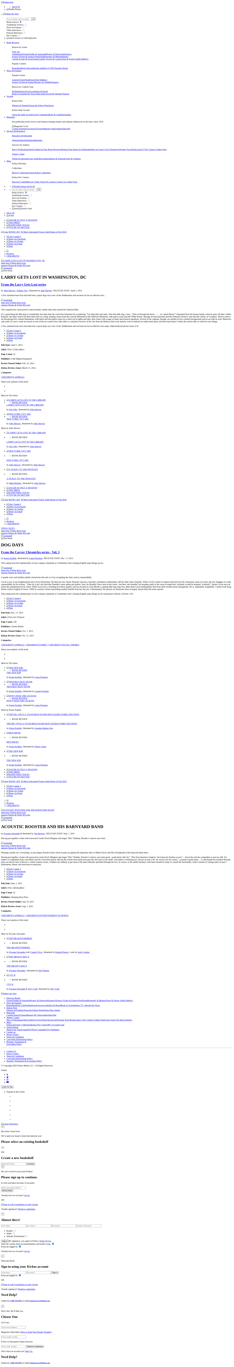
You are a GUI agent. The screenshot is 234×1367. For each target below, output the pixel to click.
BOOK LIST (14, 232)
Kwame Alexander (12, 833)
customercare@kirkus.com (39, 1301)
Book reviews (12, 22)
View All (16, 52)
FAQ (30, 1030)
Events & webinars (72, 159)
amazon (4, 265)
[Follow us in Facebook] (7, 1075)
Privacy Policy (12, 1034)
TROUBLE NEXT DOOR (18, 687)
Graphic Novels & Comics (49, 59)
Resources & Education (22, 136)
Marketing (38, 140)
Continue (30, 1164)
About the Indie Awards (22, 115)
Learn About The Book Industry (118, 1020)
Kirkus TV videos (82, 1005)
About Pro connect (48, 182)
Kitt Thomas (43, 970)
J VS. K (9, 984)
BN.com (26, 265)
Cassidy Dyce (36, 952)
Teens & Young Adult (70, 59)
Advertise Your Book (127, 149)
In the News (30, 94)
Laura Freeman (36, 558)
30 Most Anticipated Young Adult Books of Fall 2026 (43, 232)
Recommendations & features (51, 159)
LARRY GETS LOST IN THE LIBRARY (25, 405)
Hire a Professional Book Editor (20, 1020)
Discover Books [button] (13, 998)
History (65, 56)
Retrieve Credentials (35, 1347)
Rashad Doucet (62, 952)
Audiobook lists (36, 68)
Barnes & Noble (15, 265)
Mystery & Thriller (42, 82)
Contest (25, 1030)
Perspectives (23, 91)
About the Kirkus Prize (38, 105)
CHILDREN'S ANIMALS (12, 377)
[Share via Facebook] (16, 239)
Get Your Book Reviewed (51, 149)
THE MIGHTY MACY (16, 966)
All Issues (39, 129)
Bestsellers (16, 68)
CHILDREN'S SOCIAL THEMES (64, 645)
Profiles (15, 91)
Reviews (10, 253)
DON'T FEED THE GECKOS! (20, 701)
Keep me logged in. (9, 1247)
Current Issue (17, 129)
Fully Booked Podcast (59, 94)
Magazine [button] (10, 117)
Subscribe (66, 129)
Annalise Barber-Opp (44, 728)
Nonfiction (39, 56)
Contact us (11, 1032)
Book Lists (20, 1005)
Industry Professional (15, 1236)
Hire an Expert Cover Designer (104, 149)
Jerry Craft (33, 989)
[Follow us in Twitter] (7, 1077)
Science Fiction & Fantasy (23, 56)
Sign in (5, 1241)
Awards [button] (9, 96)
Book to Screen (18, 94)
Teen (36, 80)
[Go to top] (7, 1087)
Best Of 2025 (49, 68)
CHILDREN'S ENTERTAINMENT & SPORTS (47, 915)
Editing (21, 140)
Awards (32, 91)
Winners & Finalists (20, 105)
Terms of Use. (45, 1241)
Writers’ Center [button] (12, 1017)
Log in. (27, 1195)
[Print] (9, 246)
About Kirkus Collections (40, 173)
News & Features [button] (13, 71)
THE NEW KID (13, 672)
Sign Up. (29, 1351)
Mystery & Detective (54, 54)
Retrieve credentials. (26, 1209)
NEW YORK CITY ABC (17, 419)
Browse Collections (20, 173)
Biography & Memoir (53, 56)
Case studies (34, 159)
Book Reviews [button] (12, 42)
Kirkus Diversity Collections (18, 1025)
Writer (9, 1233)
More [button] (8, 161)
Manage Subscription (53, 129)
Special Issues (29, 129)
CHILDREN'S (12, 256)
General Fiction (18, 80)
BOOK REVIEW (19, 402)
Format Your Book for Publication (76, 149)
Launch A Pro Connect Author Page (151, 149)
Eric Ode (13, 409)
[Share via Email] (14, 244)
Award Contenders (40, 115)
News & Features (14, 27)
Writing (15, 140)
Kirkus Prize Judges (51, 1010)
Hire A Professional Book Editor (26, 149)
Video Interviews (14, 30)
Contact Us (11, 1051)
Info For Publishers (51, 1030)
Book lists (25, 68)
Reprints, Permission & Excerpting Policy (16, 1043)
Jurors (51, 105)
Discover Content (19, 182)
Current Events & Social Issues (25, 59)
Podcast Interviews (14, 33)
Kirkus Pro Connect (39, 1025)
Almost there (7, 1191)
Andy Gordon (83, 952)
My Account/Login (56, 1025)
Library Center (18, 154)
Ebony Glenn (40, 746)
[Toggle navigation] (2, 14)
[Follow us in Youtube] (7, 1082)
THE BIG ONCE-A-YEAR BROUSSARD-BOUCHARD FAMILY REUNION (41, 724)
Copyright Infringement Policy (19, 1039)
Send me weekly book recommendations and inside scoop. (26, 1244)
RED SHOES (12, 742)
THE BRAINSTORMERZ (18, 947)
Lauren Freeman (42, 691)
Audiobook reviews (15, 25)
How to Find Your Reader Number (36, 1332)
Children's (84, 59)
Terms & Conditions (15, 1037)
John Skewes (10, 290)
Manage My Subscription (37, 1015)
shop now (5, 263)
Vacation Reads (61, 68)
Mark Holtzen (15, 483)
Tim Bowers (39, 833)
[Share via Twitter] (14, 241)
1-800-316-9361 (16, 1301)
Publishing (29, 140)
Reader (9, 1231)
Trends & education (20, 159)
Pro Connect (12, 35)
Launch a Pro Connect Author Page (89, 1020)
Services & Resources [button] (15, 131)
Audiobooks (17, 54)
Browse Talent (33, 182)
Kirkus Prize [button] (11, 1008)
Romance (67, 54)
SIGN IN (16, 7)
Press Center (37, 1030)
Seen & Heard (42, 91)
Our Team (17, 1030)
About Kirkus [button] (12, 1027)
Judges (68, 115)
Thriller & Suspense (37, 54)
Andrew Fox (22, 290)
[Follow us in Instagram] (7, 1080)
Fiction (25, 54)
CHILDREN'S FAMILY (36, 645)
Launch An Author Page (66, 182)
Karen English (10, 558)
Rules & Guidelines (56, 115)
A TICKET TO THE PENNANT (21, 478)
